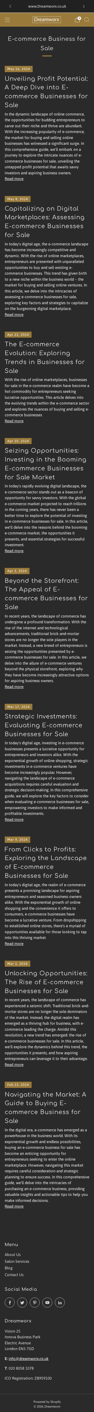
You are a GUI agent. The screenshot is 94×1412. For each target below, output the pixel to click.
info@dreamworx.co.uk (29, 1358)
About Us (13, 1254)
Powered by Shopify (47, 1402)
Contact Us (14, 1274)
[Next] (84, 6)
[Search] (86, 19)
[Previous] (10, 6)
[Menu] (7, 19)
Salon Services (17, 1261)
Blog (9, 1268)
